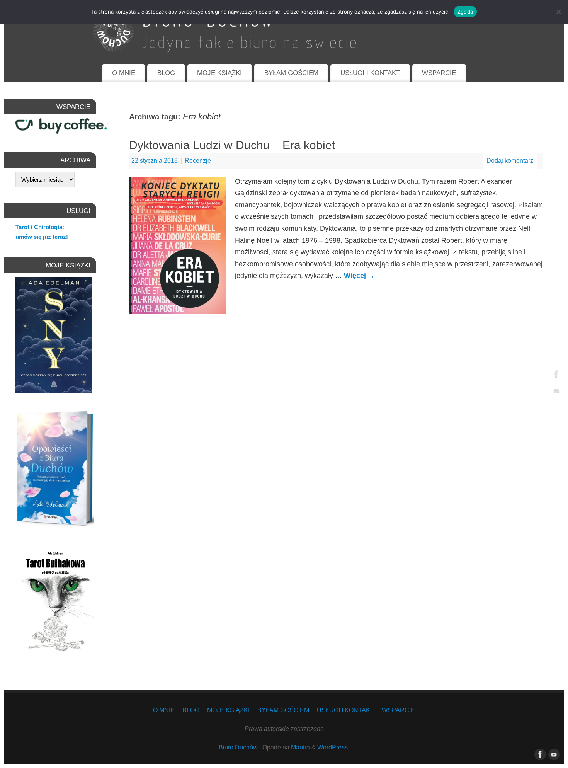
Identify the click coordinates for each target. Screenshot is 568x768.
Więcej (359, 275)
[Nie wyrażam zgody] (558, 11)
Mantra (300, 747)
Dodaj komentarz (509, 160)
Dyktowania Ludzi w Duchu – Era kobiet (232, 145)
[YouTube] (556, 392)
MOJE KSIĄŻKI (219, 73)
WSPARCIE (439, 73)
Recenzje (198, 160)
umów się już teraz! (41, 236)
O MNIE (123, 73)
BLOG (166, 73)
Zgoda (465, 12)
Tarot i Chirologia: (39, 227)
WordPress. (333, 747)
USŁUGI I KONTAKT (370, 73)
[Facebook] (556, 375)
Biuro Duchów (238, 747)
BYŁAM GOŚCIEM (291, 73)
